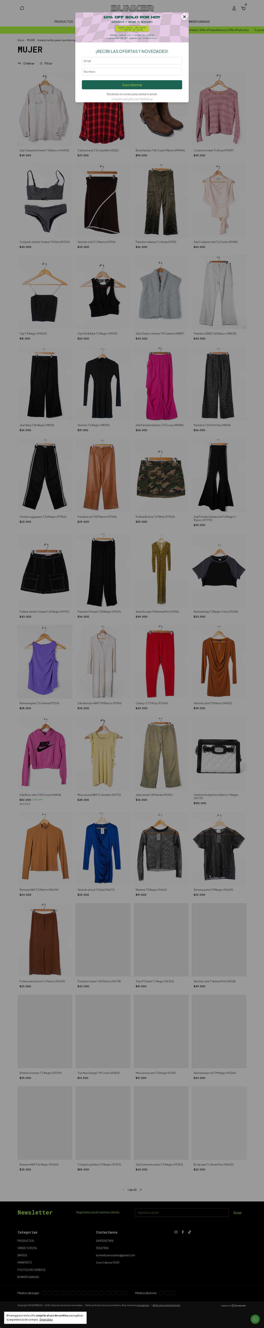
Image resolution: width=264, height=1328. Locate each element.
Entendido (46, 1319)
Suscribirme (132, 85)
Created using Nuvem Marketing (132, 99)
